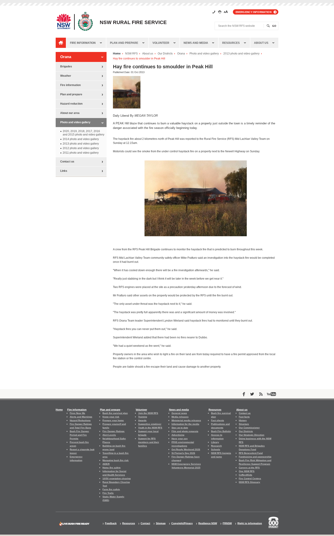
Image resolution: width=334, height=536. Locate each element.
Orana (181, 53)
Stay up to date (180, 427)
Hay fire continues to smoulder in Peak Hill (139, 58)
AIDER (106, 464)
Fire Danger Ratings (113, 431)
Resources (231, 42)
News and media (196, 42)
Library (215, 442)
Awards (142, 420)
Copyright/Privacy (182, 523)
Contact (145, 523)
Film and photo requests (185, 431)
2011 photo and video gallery (81, 152)
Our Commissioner (249, 427)
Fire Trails (108, 493)
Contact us (67, 161)
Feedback (111, 523)
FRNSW (227, 523)
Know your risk (110, 417)
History (243, 420)
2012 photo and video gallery (81, 148)
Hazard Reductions (80, 420)
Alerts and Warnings (81, 417)
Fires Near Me (77, 413)
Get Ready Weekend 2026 (186, 449)
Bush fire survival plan (115, 413)
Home (117, 53)
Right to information (249, 523)
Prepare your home (113, 420)
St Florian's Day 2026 (183, 453)
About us (261, 42)
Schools (215, 449)
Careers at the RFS (249, 467)
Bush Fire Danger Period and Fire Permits (79, 435)
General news (179, 413)
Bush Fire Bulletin (221, 431)
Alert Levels (109, 435)
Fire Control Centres (250, 478)
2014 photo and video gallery (81, 139)
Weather (65, 75)
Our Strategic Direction (251, 435)
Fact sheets (217, 420)
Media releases (180, 417)
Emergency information (254, 12)
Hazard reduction (71, 103)
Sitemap (161, 523)
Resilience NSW (207, 523)
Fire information (83, 42)
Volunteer (160, 42)
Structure (244, 424)
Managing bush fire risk (115, 460)
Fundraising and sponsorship (255, 456)
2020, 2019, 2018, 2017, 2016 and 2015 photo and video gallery (83, 133)
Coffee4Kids (245, 475)
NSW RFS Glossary (249, 482)
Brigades (66, 66)
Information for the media (185, 424)
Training (142, 417)
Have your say (180, 438)
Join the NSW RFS (148, 413)
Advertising (178, 435)
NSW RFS (131, 53)
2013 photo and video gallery (241, 53)
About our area (70, 113)
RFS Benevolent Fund (251, 453)
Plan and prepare (124, 42)
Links (63, 170)
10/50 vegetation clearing (116, 478)
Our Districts (165, 53)
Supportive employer (149, 424)
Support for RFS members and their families (148, 442)
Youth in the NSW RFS (150, 427)
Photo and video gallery (204, 53)
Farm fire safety (111, 489)
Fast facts (244, 417)
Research (216, 446)
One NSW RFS (246, 471)
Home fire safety (111, 467)
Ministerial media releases (186, 420)
